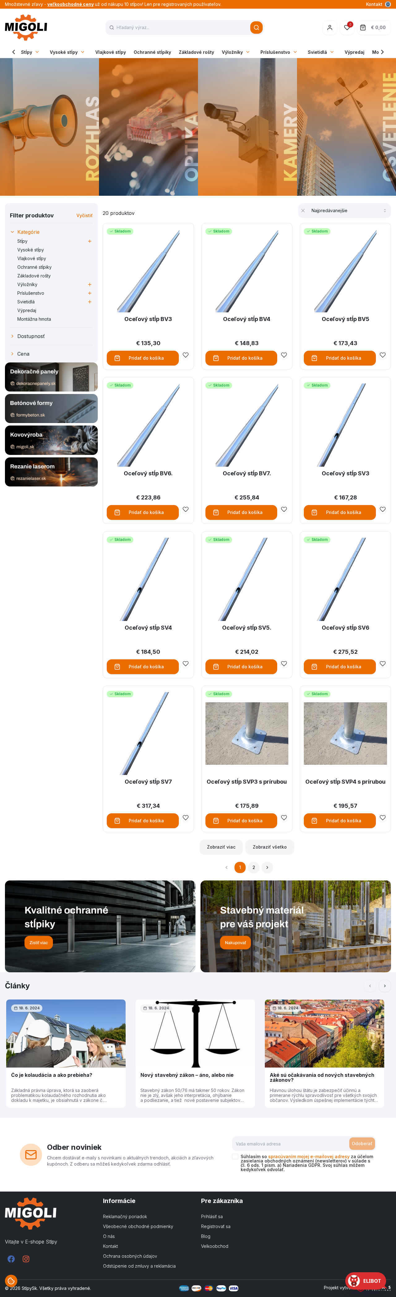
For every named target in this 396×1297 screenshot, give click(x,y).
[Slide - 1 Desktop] (198, 127)
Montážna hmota (34, 319)
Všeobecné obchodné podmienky (138, 1226)
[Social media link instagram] (26, 1259)
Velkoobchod (214, 1246)
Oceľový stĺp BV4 (246, 319)
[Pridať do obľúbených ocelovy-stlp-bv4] (284, 355)
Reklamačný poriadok (125, 1216)
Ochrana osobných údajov (130, 1256)
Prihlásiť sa (212, 1216)
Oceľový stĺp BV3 (148, 319)
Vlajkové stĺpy (110, 52)
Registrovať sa (215, 1226)
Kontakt (374, 4)
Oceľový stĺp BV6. (148, 473)
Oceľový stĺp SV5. (246, 627)
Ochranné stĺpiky (152, 52)
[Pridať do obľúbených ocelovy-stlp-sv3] (382, 509)
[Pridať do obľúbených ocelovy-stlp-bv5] (382, 355)
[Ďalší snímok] (385, 986)
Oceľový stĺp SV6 (345, 627)
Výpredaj (354, 52)
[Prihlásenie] (329, 27)
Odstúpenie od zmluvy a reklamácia (139, 1266)
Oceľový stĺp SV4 (148, 627)
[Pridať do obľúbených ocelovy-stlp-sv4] (185, 663)
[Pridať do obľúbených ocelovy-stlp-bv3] (185, 355)
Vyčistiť (84, 215)
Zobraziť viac (221, 847)
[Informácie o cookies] (11, 1281)
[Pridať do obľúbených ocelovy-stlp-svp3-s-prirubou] (284, 817)
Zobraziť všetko (270, 847)
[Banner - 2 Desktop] (295, 926)
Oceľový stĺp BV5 (345, 319)
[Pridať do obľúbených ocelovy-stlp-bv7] (284, 509)
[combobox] (349, 210)
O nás (109, 1236)
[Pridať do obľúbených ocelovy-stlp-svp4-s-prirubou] (382, 817)
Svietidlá (317, 52)
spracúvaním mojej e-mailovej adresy (309, 1156)
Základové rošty (196, 52)
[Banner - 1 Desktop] (100, 926)
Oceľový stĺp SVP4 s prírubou (345, 781)
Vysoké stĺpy (64, 52)
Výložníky (232, 52)
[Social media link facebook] (11, 1259)
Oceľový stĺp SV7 (148, 781)
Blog (205, 1236)
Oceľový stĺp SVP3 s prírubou (247, 781)
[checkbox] (235, 1157)
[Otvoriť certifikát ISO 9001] (388, 4)
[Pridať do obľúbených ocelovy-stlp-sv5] (284, 663)
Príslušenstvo (275, 52)
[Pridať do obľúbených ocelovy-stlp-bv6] (185, 509)
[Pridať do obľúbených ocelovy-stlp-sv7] (185, 817)
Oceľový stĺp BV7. (247, 473)
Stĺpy (26, 52)
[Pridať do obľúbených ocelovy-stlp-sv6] (382, 663)
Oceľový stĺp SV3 (345, 473)
